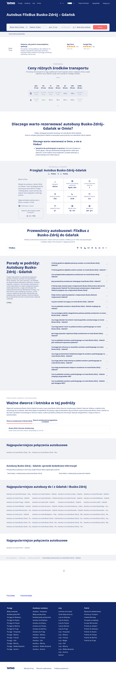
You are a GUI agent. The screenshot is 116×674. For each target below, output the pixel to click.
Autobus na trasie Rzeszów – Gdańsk (44, 510)
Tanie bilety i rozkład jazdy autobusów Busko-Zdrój (24, 473)
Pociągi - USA (11, 640)
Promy (39, 3)
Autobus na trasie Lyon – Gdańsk (18, 514)
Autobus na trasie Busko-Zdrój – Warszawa (47, 452)
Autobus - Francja (39, 638)
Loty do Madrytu (64, 617)
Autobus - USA (38, 640)
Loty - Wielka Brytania (66, 649)
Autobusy (27, 3)
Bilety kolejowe (12, 612)
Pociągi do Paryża (13, 623)
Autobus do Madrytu (40, 620)
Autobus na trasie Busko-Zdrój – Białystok (98, 522)
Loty (33, 3)
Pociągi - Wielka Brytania (15, 646)
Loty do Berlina (63, 626)
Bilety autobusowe (39, 614)
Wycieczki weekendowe (92, 612)
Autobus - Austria (39, 649)
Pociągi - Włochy (13, 643)
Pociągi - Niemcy (13, 635)
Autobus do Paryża (39, 626)
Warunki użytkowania (44, 668)
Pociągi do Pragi (13, 629)
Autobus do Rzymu (39, 623)
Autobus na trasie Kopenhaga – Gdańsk (97, 506)
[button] (54, 27)
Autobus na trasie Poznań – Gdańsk (70, 498)
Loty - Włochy (63, 646)
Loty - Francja (63, 638)
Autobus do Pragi (39, 632)
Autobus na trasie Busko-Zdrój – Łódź (45, 518)
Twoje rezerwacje (83, 3)
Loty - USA (62, 643)
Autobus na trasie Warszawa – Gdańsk (20, 494)
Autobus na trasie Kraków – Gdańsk (44, 494)
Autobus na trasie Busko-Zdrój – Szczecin (72, 518)
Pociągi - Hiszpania (13, 632)
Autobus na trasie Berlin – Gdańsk (69, 502)
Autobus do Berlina (39, 629)
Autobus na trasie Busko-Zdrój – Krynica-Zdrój (22, 527)
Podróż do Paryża (90, 635)
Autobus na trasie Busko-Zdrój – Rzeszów (21, 522)
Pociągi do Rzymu (13, 620)
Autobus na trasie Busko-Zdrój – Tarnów (71, 527)
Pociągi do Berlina (13, 626)
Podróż (86, 608)
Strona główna (12, 558)
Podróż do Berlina (90, 638)
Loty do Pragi (63, 629)
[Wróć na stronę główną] (12, 3)
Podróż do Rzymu (90, 632)
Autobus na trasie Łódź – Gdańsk (43, 502)
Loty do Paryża (63, 623)
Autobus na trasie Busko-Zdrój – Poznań (20, 518)
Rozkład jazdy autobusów (42, 617)
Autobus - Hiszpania (40, 612)
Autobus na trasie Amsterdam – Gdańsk (97, 510)
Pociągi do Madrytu (14, 617)
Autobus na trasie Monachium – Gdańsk (20, 510)
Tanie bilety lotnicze (65, 614)
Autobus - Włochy (39, 643)
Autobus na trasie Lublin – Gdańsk (95, 502)
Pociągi (20, 3)
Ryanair (61, 655)
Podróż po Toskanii (91, 614)
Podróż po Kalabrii (90, 626)
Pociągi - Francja (13, 638)
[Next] (85, 86)
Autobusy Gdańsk (34, 558)
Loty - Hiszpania (64, 632)
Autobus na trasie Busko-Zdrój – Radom (20, 452)
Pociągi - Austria (12, 649)
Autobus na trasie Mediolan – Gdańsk (96, 498)
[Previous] (30, 86)
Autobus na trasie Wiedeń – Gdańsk (19, 506)
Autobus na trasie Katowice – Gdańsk (45, 498)
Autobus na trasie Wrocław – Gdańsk (96, 494)
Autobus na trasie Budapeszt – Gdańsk (45, 514)
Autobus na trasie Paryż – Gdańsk (18, 498)
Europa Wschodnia (91, 623)
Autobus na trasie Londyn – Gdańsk (70, 494)
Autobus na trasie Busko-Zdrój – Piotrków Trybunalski (50, 527)
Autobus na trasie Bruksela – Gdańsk (70, 510)
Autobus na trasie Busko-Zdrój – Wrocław (98, 514)
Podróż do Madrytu (91, 629)
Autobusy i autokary (40, 608)
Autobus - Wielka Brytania (42, 646)
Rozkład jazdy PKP (13, 614)
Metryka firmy (29, 668)
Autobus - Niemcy (39, 635)
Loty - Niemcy (63, 635)
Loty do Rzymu (63, 620)
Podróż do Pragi (90, 640)
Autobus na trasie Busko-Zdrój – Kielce (45, 522)
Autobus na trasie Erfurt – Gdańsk (18, 548)
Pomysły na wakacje (91, 620)
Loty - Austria (63, 652)
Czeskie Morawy (90, 617)
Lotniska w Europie (65, 612)
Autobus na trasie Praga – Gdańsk (18, 502)
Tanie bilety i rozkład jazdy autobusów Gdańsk (74, 473)
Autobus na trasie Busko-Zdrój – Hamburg (98, 518)
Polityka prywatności (61, 668)
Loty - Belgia (62, 640)
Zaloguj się (106, 3)
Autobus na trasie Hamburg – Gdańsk (71, 506)
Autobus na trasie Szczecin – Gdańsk (44, 506)
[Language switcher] (71, 3)
